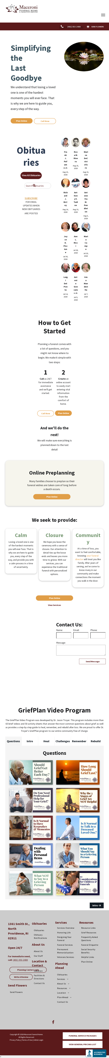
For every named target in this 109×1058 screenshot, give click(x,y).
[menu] (103, 15)
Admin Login (38, 1040)
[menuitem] (19, 992)
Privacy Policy (15, 1040)
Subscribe (31, 198)
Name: (59, 630)
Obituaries (39, 924)
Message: (61, 642)
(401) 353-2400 (20, 959)
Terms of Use (27, 1040)
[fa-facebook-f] (53, 1023)
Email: (76, 630)
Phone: (93, 630)
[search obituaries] (35, 186)
